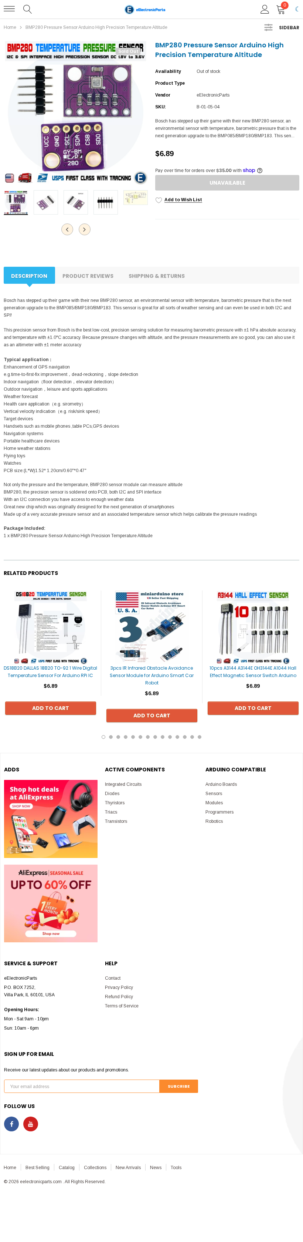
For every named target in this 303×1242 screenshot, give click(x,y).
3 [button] (118, 737)
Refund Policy (119, 996)
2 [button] (111, 737)
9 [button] (162, 737)
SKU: (160, 107)
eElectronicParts (213, 95)
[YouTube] (30, 1124)
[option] (76, 112)
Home (10, 27)
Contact (112, 978)
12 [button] (185, 737)
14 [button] (199, 737)
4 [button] (125, 737)
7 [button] (148, 737)
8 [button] (155, 737)
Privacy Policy (119, 987)
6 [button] (140, 737)
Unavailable (227, 182)
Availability (168, 71)
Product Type (170, 83)
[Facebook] (11, 1124)
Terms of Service (122, 1006)
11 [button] (177, 737)
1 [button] (103, 737)
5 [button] (133, 737)
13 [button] (192, 737)
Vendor (162, 95)
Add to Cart (50, 708)
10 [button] (170, 737)
